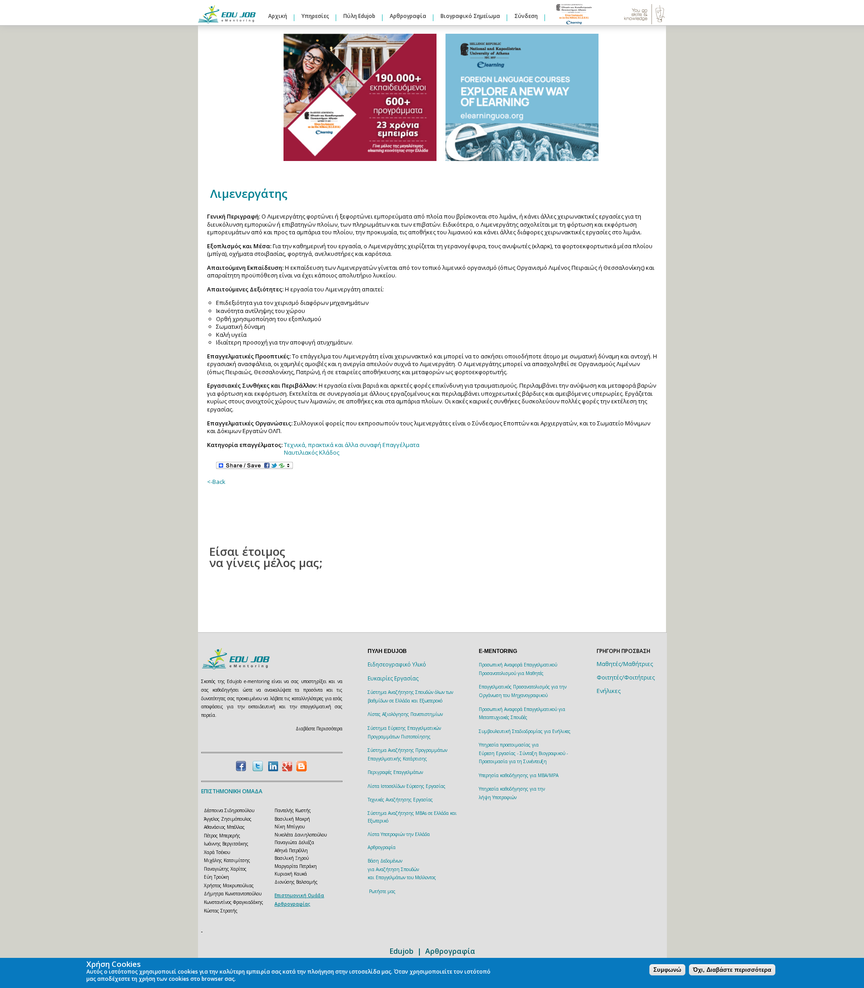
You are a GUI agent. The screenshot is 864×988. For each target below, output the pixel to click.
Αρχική (277, 16)
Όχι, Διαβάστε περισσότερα (732, 969)
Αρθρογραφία (408, 16)
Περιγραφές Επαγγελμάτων (395, 772)
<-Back (216, 482)
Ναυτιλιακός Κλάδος (311, 452)
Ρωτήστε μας (382, 891)
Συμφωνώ (667, 969)
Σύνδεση (526, 16)
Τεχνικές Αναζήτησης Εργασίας (400, 799)
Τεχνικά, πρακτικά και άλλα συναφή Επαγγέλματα (351, 445)
